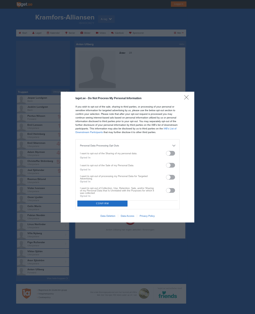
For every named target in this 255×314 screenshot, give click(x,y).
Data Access (127, 215)
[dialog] (127, 157)
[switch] (170, 153)
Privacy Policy (147, 215)
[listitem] (127, 145)
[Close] (187, 98)
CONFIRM (102, 203)
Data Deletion (107, 215)
